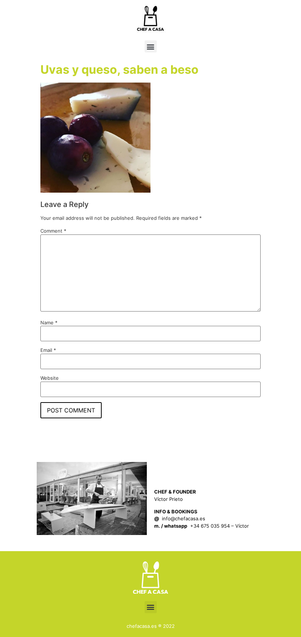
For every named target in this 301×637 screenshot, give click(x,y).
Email (48, 350)
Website (49, 378)
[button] (151, 46)
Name (49, 322)
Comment (53, 231)
